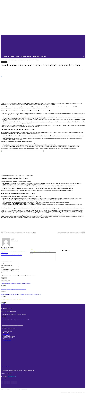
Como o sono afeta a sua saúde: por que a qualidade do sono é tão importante (18, 232)
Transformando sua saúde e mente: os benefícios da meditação (71, 232)
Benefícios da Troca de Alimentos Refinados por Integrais (12, 299)
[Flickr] (8, 382)
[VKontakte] (15, 382)
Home (2, 60)
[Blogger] (2, 382)
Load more (3, 303)
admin (3, 68)
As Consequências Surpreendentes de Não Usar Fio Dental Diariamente (13, 250)
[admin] (6, 242)
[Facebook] (13, 72)
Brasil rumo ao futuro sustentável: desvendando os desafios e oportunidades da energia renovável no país (21, 294)
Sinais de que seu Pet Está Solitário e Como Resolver (40, 250)
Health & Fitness (4, 253)
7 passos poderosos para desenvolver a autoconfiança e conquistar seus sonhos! (16, 283)
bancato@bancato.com (12, 376)
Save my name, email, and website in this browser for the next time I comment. (19, 275)
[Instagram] (12, 382)
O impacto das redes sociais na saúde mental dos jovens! (12, 325)
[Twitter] (17, 72)
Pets (31, 248)
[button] (83, 56)
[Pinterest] (22, 72)
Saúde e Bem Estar (7, 60)
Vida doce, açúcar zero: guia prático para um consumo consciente (13, 289)
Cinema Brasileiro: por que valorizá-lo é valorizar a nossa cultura (14, 314)
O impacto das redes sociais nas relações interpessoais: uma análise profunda (16, 319)
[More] (32, 72)
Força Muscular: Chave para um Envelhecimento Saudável (11, 255)
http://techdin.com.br (14, 240)
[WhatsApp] (27, 72)
